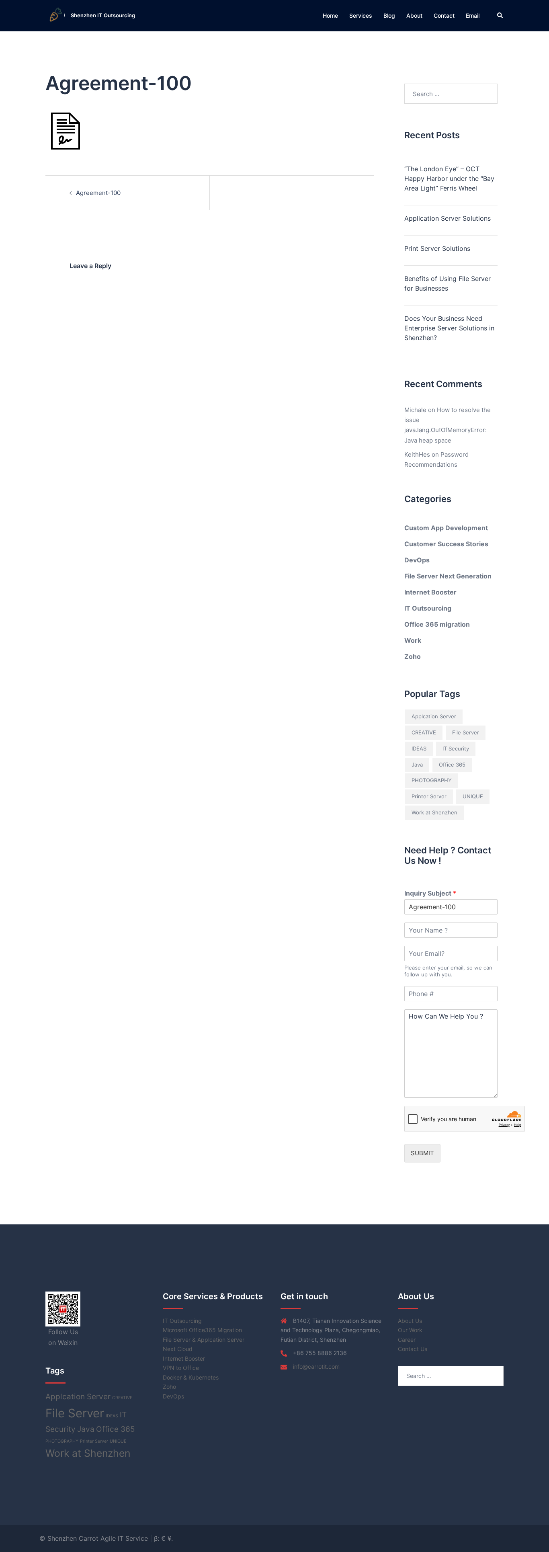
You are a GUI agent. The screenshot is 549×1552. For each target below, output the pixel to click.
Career (407, 1339)
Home (330, 15)
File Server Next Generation (448, 576)
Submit (422, 1153)
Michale (415, 410)
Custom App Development (446, 528)
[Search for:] (451, 94)
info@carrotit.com (316, 1366)
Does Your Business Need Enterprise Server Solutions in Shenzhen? (449, 328)
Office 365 (452, 764)
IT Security (455, 748)
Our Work (410, 1329)
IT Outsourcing (427, 608)
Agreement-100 (98, 193)
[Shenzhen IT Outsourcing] (55, 15)
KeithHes (417, 454)
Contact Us (412, 1348)
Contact (444, 15)
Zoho (412, 656)
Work (412, 640)
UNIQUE (473, 796)
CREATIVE (424, 732)
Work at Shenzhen (434, 812)
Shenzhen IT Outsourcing (103, 15)
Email (472, 15)
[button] (500, 15)
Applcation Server (434, 716)
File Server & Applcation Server (203, 1339)
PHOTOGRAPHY (432, 780)
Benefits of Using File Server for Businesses (447, 283)
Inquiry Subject (430, 893)
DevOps (417, 560)
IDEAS (419, 748)
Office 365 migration (437, 624)
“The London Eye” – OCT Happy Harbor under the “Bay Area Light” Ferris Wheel (449, 178)
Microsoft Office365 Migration (202, 1329)
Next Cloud (178, 1348)
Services (360, 15)
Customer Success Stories (446, 544)
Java (417, 764)
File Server (465, 732)
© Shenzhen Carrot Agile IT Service (94, 1538)
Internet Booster (430, 592)
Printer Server (429, 796)
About (414, 15)
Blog (389, 15)
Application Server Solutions (447, 218)
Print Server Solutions (437, 248)
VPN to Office (181, 1367)
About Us (410, 1320)
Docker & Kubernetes (191, 1377)
